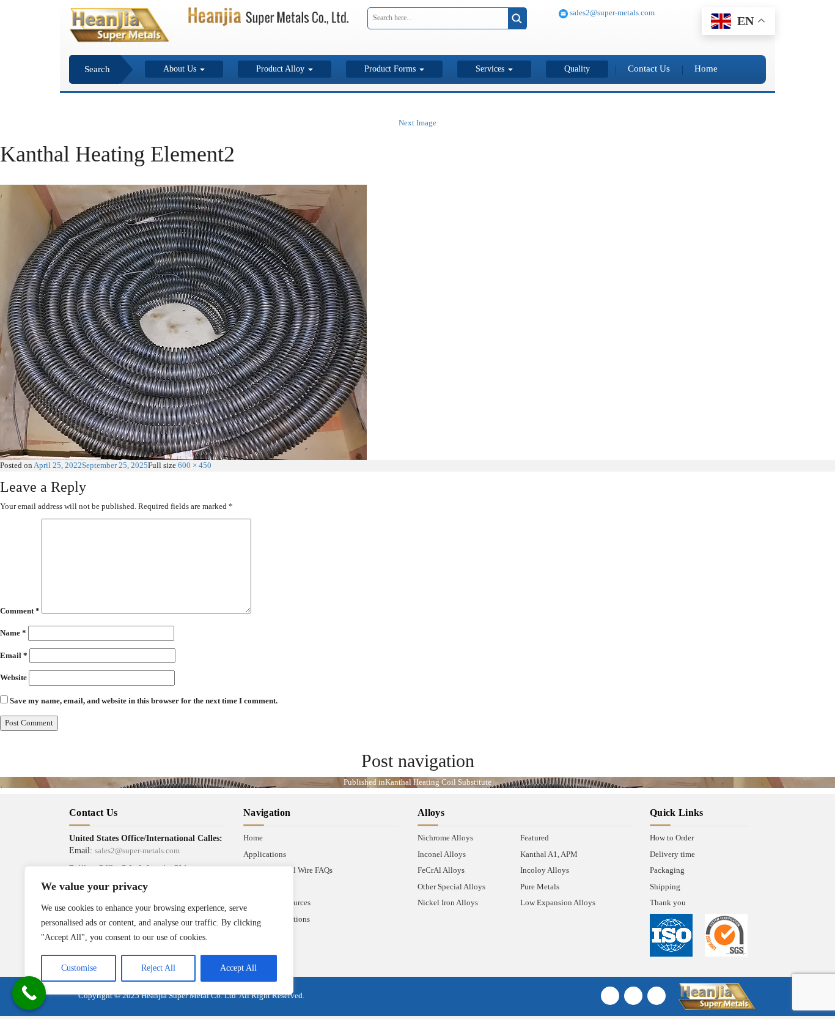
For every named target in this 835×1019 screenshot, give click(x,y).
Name (13, 632)
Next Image (417, 122)
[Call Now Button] (29, 993)
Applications (264, 854)
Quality (577, 68)
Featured (534, 837)
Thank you (668, 902)
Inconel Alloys (442, 854)
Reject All (158, 968)
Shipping (665, 886)
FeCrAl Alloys (441, 870)
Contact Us (649, 68)
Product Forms (391, 68)
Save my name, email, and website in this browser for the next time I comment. (144, 700)
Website (13, 677)
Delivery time (672, 854)
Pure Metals (539, 886)
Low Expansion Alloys (557, 902)
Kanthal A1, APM (549, 854)
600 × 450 (195, 465)
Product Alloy (281, 68)
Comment (20, 610)
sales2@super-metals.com (611, 12)
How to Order (672, 837)
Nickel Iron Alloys (448, 902)
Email (14, 655)
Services (491, 68)
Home (706, 68)
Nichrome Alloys (445, 837)
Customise (79, 968)
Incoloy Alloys (544, 870)
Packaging (667, 870)
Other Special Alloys (451, 886)
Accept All (238, 968)
